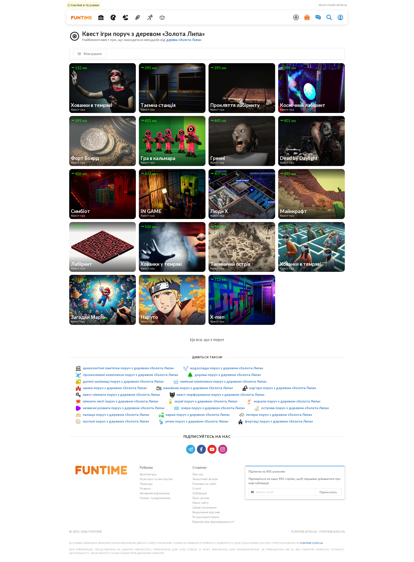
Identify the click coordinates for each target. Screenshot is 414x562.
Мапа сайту (200, 502)
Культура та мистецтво (156, 479)
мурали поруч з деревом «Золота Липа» (287, 401)
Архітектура (148, 474)
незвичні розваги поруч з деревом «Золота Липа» (124, 408)
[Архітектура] (101, 17)
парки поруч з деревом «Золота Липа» (198, 414)
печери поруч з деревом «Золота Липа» (279, 414)
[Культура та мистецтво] (113, 17)
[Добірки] (307, 17)
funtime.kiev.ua (332, 531)
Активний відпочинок (155, 493)
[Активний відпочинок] (149, 17)
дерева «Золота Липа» (183, 40)
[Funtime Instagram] (223, 449)
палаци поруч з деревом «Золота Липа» (116, 414)
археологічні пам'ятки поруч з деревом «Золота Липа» (128, 368)
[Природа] (125, 17)
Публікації (199, 493)
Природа (146, 483)
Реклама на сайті (204, 483)
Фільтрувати (92, 54)
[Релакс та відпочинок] (162, 17)
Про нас (198, 474)
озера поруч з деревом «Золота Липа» (213, 408)
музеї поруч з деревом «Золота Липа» (206, 401)
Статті (196, 488)
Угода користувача (205, 517)
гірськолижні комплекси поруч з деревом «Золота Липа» (130, 375)
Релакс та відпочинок (155, 498)
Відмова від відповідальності (213, 521)
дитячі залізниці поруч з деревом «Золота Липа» (123, 381)
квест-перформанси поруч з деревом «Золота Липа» (220, 394)
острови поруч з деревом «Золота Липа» (295, 408)
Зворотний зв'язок (332, 5)
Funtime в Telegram (84, 5)
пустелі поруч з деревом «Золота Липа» (116, 421)
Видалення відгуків (206, 512)
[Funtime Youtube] (212, 449)
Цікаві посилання (204, 507)
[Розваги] (137, 17)
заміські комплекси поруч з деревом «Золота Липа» (223, 381)
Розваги (145, 488)
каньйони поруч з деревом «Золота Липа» (198, 388)
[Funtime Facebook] (202, 449)
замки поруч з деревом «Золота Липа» (115, 388)
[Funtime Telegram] (191, 449)
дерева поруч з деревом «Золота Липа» (227, 375)
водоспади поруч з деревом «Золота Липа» (226, 368)
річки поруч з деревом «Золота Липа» (196, 421)
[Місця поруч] (296, 17)
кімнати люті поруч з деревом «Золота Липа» (120, 401)
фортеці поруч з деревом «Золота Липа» (279, 421)
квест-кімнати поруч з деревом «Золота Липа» (121, 394)
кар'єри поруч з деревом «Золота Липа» (282, 388)
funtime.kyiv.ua (304, 531)
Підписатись (328, 492)
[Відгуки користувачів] (318, 17)
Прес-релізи (200, 498)
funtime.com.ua (311, 543)
